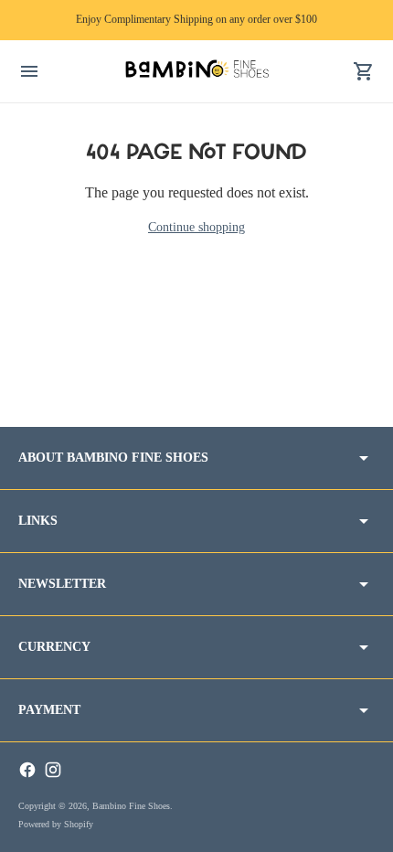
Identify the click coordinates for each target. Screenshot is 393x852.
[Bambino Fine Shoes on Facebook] (27, 770)
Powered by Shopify (55, 824)
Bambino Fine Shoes (131, 806)
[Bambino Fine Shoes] (196, 71)
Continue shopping (196, 227)
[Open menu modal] (29, 71)
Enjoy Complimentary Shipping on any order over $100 (196, 19)
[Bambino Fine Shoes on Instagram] (53, 770)
